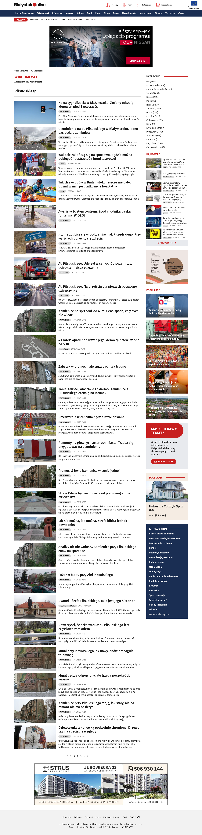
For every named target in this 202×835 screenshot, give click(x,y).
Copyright (102, 824)
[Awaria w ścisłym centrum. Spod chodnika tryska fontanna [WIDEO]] (35, 216)
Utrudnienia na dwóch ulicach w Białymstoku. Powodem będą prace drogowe (173, 232)
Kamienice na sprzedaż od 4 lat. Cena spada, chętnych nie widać (98, 313)
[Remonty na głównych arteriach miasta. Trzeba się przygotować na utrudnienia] (35, 450)
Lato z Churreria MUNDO (49, 20)
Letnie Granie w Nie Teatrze (72, 20)
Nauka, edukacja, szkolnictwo (164, 576)
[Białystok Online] (29, 5)
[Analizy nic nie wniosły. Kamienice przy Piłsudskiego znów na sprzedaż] (35, 555)
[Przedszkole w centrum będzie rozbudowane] (35, 424)
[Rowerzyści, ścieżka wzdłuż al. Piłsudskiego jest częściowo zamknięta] (35, 633)
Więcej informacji (157, 515)
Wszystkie (151, 82)
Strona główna (21, 71)
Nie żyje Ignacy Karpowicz (174, 173)
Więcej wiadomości (165, 243)
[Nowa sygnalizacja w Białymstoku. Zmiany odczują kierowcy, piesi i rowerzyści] (35, 112)
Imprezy (114, 5)
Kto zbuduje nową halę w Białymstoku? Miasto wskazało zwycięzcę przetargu (174, 197)
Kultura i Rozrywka (67, 606)
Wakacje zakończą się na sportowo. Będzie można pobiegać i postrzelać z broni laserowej (95, 157)
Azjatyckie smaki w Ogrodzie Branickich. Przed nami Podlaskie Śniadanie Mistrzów (175, 185)
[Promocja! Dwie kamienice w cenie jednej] (35, 476)
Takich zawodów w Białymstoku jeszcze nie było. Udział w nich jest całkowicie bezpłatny (94, 184)
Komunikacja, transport (161, 557)
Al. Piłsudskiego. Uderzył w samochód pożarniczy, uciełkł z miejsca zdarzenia (95, 265)
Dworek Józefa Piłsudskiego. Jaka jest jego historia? (96, 601)
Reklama (153, 585)
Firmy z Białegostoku (24, 13)
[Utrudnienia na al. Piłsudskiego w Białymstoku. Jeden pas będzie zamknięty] (35, 138)
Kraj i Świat (151, 143)
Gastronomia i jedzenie (160, 543)
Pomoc (116, 817)
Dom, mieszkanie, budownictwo (165, 538)
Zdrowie (158, 13)
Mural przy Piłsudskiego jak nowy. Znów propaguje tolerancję (96, 653)
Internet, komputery (159, 552)
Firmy (130, 5)
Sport (89, 13)
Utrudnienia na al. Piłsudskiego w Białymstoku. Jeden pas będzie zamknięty (98, 131)
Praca (97, 13)
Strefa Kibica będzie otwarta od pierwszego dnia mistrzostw (94, 495)
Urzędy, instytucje (158, 604)
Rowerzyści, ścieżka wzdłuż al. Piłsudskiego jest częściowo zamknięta (93, 627)
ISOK (125, 817)
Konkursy (34, 20)
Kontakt (107, 817)
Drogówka (64, 273)
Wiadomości (43, 13)
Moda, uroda (155, 567)
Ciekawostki (152, 147)
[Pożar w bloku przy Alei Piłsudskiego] (35, 581)
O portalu (67, 817)
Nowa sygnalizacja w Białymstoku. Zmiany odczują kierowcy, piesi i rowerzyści (95, 105)
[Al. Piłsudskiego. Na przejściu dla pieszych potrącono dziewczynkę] (35, 294)
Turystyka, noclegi (158, 600)
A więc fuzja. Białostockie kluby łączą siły (174, 208)
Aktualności (64, 112)
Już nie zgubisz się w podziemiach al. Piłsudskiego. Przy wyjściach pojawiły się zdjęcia (99, 236)
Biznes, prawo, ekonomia (161, 533)
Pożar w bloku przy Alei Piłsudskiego (85, 575)
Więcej (181, 13)
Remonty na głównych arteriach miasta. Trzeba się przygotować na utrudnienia (95, 445)
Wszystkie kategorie (159, 614)
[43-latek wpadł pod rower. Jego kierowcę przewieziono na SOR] (35, 346)
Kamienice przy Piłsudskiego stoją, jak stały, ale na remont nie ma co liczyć (96, 705)
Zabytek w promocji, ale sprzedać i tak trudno (92, 366)
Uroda (149, 112)
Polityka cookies (88, 824)
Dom (148, 124)
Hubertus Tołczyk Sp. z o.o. (166, 508)
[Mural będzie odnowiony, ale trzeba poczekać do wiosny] (35, 685)
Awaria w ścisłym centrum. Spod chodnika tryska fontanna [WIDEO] (94, 213)
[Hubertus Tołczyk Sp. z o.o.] (167, 491)
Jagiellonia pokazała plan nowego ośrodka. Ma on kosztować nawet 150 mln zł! (174, 162)
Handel (152, 548)
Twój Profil (135, 817)
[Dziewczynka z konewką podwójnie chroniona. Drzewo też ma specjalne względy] (35, 737)
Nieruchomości (129, 13)
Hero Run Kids (91, 20)
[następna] (84, 756)
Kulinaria (150, 139)
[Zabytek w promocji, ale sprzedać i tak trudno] (35, 372)
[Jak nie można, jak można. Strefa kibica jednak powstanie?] (35, 529)
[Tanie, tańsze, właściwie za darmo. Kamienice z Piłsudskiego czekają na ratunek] (35, 398)
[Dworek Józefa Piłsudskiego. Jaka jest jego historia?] (35, 607)
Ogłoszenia (146, 5)
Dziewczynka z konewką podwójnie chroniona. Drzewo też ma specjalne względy (98, 729)
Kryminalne (152, 128)
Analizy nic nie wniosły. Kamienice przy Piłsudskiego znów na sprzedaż (97, 549)
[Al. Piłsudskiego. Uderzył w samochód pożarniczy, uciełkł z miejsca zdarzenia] (35, 268)
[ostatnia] (87, 756)
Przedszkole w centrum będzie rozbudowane (91, 417)
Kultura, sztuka (156, 562)
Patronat (89, 817)
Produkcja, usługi (158, 581)
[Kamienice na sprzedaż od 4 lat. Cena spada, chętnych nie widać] (35, 320)
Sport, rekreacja (157, 595)
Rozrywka (154, 590)
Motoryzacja (145, 13)
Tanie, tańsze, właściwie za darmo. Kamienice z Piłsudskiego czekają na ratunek (93, 391)
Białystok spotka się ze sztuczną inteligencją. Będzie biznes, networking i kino (175, 220)
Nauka (116, 13)
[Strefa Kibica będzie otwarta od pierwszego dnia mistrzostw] (35, 502)
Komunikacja (166, 5)
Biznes (107, 13)
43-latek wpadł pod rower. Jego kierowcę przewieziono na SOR (98, 342)
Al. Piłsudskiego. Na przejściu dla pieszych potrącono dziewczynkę (97, 288)
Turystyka (170, 13)
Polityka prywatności (69, 824)
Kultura (80, 13)
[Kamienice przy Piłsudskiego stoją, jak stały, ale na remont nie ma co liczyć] (35, 711)
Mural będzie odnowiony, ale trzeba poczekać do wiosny (94, 677)
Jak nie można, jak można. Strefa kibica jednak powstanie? (92, 523)
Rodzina (150, 116)
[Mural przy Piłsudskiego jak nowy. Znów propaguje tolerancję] (35, 659)
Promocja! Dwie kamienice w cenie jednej (89, 471)
